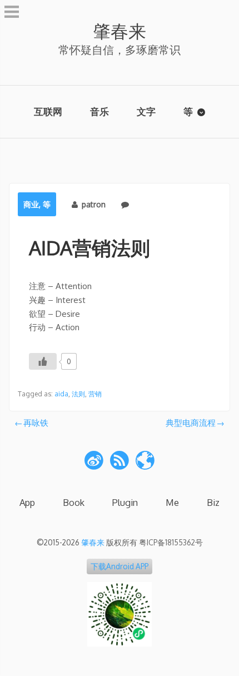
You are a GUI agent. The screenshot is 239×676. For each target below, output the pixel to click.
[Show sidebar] (11, 13)
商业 (31, 204)
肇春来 (119, 30)
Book (73, 502)
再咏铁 (35, 422)
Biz (213, 502)
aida (61, 394)
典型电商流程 (191, 422)
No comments (158, 204)
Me (172, 502)
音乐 (99, 111)
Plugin (125, 502)
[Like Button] (43, 361)
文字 (146, 111)
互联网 (48, 111)
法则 (78, 394)
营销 (95, 394)
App (27, 502)
